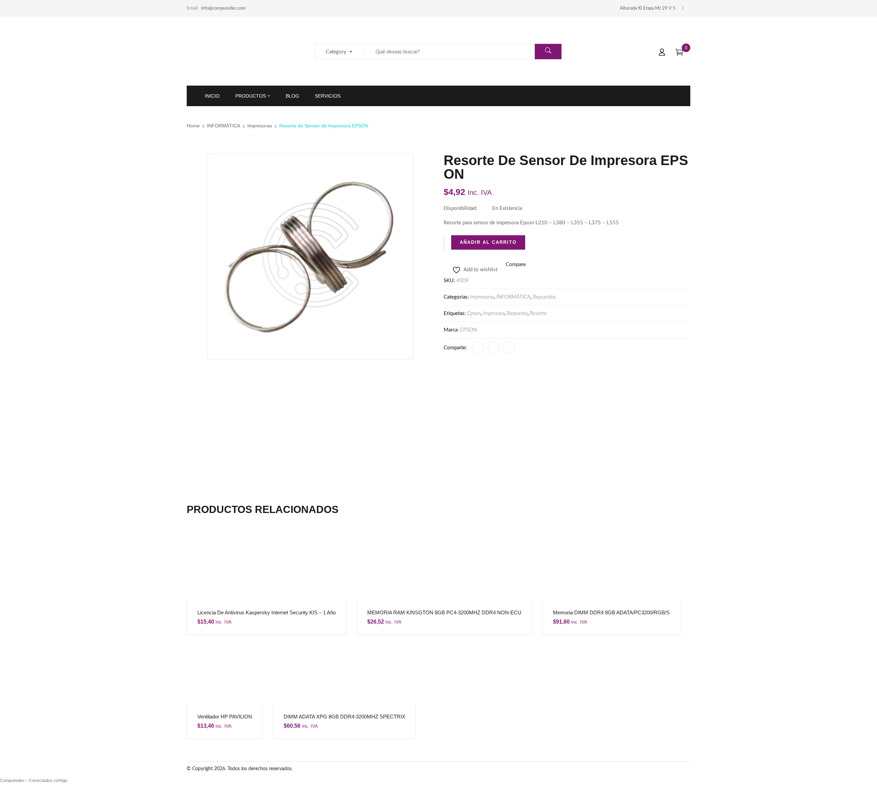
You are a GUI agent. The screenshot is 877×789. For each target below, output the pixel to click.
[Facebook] (478, 348)
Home (193, 125)
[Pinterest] (509, 348)
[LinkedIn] (493, 348)
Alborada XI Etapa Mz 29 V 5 (648, 8)
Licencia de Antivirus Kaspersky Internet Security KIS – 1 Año (266, 612)
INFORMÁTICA (223, 125)
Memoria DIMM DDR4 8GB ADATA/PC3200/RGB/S (611, 612)
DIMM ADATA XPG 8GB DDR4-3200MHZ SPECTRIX (344, 716)
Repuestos (544, 297)
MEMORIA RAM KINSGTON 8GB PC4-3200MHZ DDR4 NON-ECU (444, 612)
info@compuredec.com (223, 8)
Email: (192, 8)
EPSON (468, 330)
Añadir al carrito (488, 242)
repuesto (517, 313)
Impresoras (259, 125)
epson (474, 313)
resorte (538, 313)
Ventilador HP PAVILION (224, 716)
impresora (494, 313)
